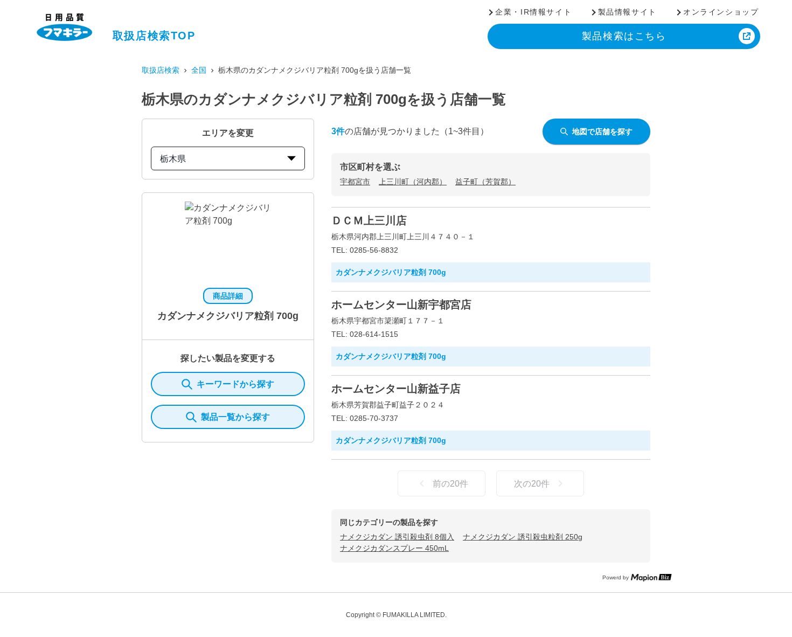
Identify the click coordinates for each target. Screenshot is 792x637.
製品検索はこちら (624, 36)
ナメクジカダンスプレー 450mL (394, 548)
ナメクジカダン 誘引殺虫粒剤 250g (522, 536)
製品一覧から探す (235, 416)
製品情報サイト (627, 12)
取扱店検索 (160, 70)
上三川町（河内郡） (413, 181)
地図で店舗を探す (602, 131)
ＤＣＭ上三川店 (369, 220)
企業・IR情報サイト (533, 12)
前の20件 (450, 483)
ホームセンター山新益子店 (396, 388)
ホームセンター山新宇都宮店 (401, 304)
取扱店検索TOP (154, 35)
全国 (198, 70)
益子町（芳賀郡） (485, 181)
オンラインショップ (721, 12)
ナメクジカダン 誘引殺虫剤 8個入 (397, 536)
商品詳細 (228, 296)
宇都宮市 (355, 181)
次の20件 (532, 483)
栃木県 (173, 158)
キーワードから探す (235, 384)
